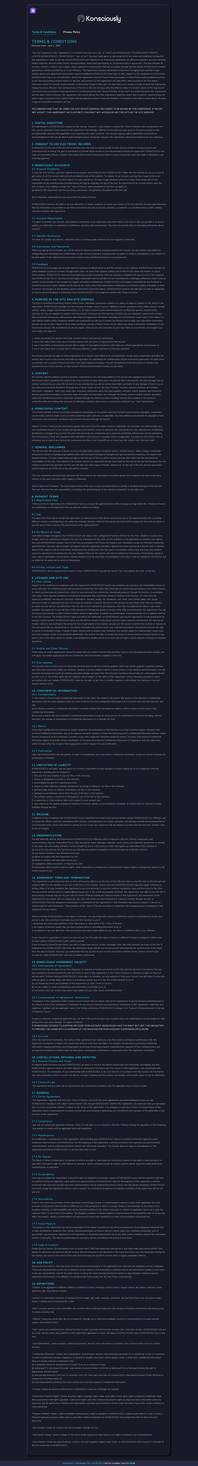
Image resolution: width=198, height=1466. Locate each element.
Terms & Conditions (44, 32)
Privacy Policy (71, 32)
